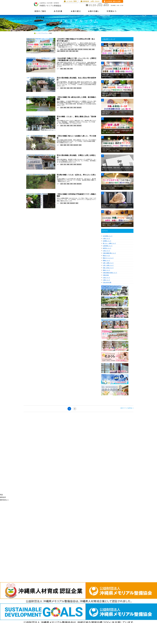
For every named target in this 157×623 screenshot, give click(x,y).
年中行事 (80, 49)
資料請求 (3, 497)
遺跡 (80, 145)
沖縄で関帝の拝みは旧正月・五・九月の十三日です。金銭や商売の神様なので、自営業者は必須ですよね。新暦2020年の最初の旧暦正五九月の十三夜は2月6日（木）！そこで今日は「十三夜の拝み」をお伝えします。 (76, 64)
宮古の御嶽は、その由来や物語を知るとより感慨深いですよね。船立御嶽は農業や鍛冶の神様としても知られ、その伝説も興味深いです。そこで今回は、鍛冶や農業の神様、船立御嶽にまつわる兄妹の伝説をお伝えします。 (76, 103)
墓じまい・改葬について (109, 243)
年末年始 (85, 49)
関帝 (71, 68)
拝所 (71, 88)
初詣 (69, 49)
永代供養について (107, 236)
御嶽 (90, 49)
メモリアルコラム (42, 33)
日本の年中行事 (30, 38)
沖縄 (70, 51)
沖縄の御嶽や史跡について (42, 38)
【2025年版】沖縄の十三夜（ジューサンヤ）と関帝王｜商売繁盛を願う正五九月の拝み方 (76, 59)
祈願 (74, 51)
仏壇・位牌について (108, 265)
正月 (67, 51)
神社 (77, 51)
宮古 (65, 88)
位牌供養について (107, 245)
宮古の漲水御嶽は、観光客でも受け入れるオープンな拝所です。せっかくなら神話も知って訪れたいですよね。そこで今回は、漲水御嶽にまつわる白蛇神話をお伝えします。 (76, 161)
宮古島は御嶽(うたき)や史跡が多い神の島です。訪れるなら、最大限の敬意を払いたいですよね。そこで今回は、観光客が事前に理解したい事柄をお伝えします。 (76, 180)
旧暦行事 (63, 51)
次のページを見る (126, 408)
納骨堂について (107, 248)
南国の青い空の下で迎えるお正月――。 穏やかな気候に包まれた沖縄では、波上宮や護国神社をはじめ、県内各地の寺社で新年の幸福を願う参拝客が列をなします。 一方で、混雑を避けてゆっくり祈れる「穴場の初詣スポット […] (76, 45)
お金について (106, 277)
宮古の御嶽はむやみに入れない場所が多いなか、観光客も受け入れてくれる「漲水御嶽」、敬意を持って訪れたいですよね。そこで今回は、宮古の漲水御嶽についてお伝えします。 (76, 122)
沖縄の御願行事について (33, 40)
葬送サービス (106, 255)
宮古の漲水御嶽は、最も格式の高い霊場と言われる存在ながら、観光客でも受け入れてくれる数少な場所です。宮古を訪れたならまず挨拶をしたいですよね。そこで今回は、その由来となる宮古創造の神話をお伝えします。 (76, 83)
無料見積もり (4, 500)
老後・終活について (108, 267)
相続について (106, 270)
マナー (65, 49)
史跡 (62, 88)
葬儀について (106, 260)
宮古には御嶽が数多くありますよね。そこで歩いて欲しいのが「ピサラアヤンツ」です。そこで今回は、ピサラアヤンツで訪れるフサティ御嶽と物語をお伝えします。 (76, 199)
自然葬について (107, 241)
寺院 (76, 49)
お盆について (106, 250)
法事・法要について (108, 263)
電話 (1, 494)
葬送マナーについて (108, 258)
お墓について (30, 77)
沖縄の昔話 (51, 77)
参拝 (72, 49)
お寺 (62, 49)
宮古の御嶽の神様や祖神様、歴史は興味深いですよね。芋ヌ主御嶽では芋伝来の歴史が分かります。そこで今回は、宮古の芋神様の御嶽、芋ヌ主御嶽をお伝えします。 (76, 141)
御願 (93, 49)
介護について (106, 280)
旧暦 (58, 51)
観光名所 (79, 88)
